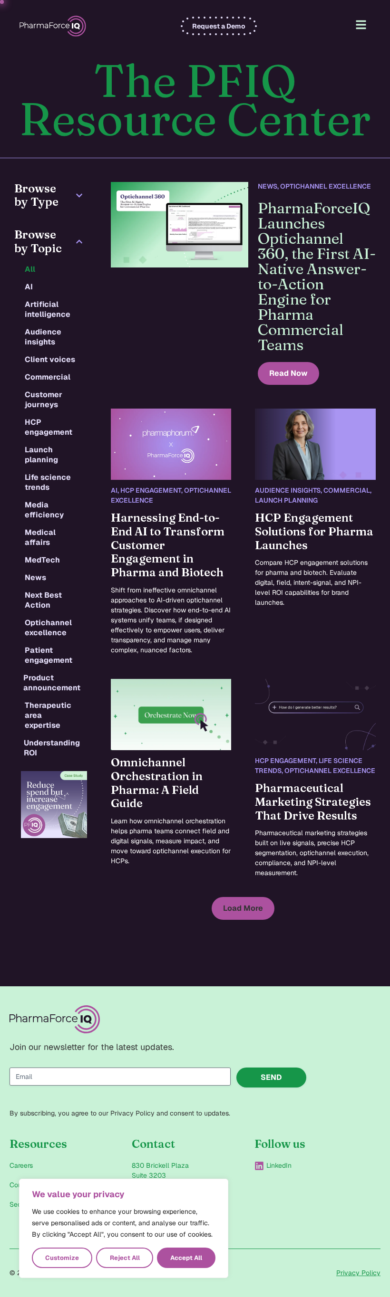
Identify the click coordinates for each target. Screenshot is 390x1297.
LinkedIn (279, 1165)
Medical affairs (40, 537)
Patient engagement (48, 655)
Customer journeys (43, 400)
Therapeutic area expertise (48, 715)
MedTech (42, 560)
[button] (243, 908)
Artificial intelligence (47, 309)
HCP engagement (48, 427)
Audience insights (43, 337)
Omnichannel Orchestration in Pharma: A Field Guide (157, 782)
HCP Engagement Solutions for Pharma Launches (314, 531)
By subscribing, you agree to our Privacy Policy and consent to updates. (120, 1113)
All (30, 269)
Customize (62, 1258)
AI (29, 287)
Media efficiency (44, 510)
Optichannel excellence (48, 628)
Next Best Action (43, 600)
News (35, 577)
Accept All (186, 1258)
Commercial (47, 377)
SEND (271, 1077)
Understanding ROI (52, 748)
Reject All (125, 1258)
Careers (21, 1165)
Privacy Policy (358, 1272)
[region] (123, 1228)
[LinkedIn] (259, 1166)
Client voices (50, 359)
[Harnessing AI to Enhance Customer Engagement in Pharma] (171, 444)
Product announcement (51, 683)
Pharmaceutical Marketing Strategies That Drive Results (313, 801)
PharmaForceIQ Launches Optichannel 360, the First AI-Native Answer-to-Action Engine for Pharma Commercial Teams (317, 276)
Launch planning (41, 455)
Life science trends (48, 482)
